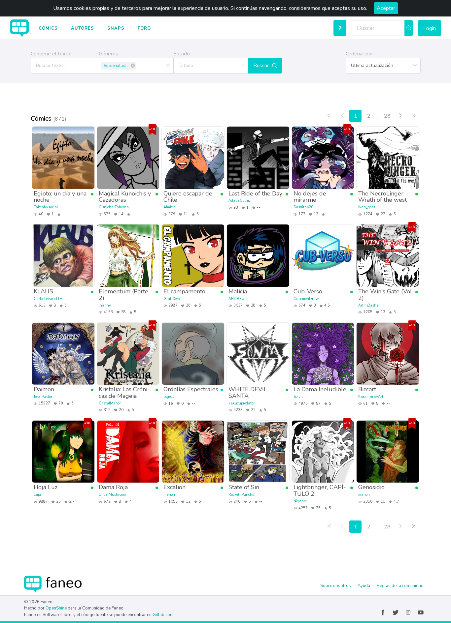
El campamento (184, 291)
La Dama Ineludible (320, 389)
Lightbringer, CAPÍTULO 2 (320, 490)
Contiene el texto (50, 53)
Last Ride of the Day (255, 193)
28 (387, 116)
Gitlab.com (163, 615)
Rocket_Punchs (241, 494)
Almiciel (169, 207)
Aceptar (386, 8)
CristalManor (110, 403)
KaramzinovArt (370, 396)
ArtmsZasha (368, 305)
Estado (181, 53)
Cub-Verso (308, 291)
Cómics (48, 28)
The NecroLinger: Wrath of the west (382, 197)
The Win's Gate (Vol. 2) (385, 294)
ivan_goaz (366, 207)
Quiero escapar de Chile (187, 197)
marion (169, 494)
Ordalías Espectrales (190, 389)
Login (429, 28)
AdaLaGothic (239, 200)
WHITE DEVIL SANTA (247, 392)
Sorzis (298, 396)
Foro (144, 28)
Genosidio (371, 487)
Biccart (367, 389)
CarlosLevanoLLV (48, 298)
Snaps (115, 28)
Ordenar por (359, 53)
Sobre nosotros (335, 586)
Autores (82, 28)
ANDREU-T (238, 298)
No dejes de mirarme (310, 197)
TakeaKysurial (46, 207)
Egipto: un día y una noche (60, 197)
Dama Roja (113, 487)
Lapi (37, 494)
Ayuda (364, 586)
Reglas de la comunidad (400, 586)
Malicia (237, 291)
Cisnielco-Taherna (114, 207)
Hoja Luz (45, 487)
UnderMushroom (112, 494)
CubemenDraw (306, 298)
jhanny (105, 305)
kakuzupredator (241, 403)
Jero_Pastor (43, 396)
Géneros (108, 53)
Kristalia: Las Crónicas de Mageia (124, 392)
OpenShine (56, 608)
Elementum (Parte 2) (123, 294)
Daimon (44, 389)
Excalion (174, 487)
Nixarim (300, 501)
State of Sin (243, 487)
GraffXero (171, 298)
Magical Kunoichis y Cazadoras (125, 197)
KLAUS (43, 291)
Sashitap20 (303, 207)
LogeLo (168, 396)
